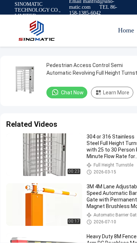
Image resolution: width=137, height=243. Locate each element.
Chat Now (72, 92)
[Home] (36, 31)
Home (126, 30)
